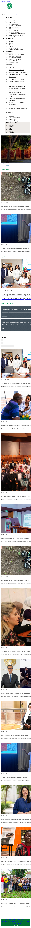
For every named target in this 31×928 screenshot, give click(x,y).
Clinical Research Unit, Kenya (16, 79)
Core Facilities (12, 77)
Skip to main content (5, 1)
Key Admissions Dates (15, 59)
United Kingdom (13, 48)
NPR (3, 328)
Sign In (12, 923)
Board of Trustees (14, 27)
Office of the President (15, 29)
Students (11, 125)
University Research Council (16, 70)
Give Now (11, 116)
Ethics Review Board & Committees (18, 74)
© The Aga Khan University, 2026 (15, 919)
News (7, 165)
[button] (17, 14)
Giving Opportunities (14, 117)
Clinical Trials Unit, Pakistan (16, 81)
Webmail (27, 921)
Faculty (11, 128)
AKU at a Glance (13, 22)
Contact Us (18, 923)
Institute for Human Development (18, 108)
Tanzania (11, 46)
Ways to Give (12, 119)
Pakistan (11, 41)
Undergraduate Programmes (17, 54)
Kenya (10, 45)
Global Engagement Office (16, 35)
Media (10, 129)
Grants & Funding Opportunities (17, 72)
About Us (11, 67)
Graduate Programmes (15, 56)
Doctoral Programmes (15, 57)
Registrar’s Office (13, 62)
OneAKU (21, 921)
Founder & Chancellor (15, 25)
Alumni (11, 126)
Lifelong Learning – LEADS (16, 49)
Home (4, 163)
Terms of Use (4, 921)
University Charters (14, 32)
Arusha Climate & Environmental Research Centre (17, 89)
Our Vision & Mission (14, 24)
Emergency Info (13, 921)
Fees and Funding (13, 61)
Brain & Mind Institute (15, 92)
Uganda (11, 43)
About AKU (12, 21)
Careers (11, 131)
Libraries (11, 132)
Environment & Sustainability (17, 33)
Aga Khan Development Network (18, 37)
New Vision (4, 316)
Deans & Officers (13, 30)
